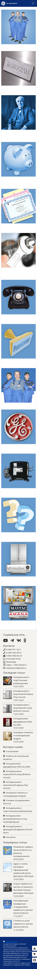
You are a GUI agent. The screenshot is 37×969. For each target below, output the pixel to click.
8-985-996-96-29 (14, 655)
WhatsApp (11, 661)
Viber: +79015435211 (17, 665)
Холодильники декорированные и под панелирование (15, 818)
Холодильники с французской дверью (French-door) (18, 829)
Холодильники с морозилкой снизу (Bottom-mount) (17, 774)
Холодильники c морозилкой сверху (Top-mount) (15, 785)
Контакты (11, 837)
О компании (12, 751)
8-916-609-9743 (13, 658)
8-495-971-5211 (13, 649)
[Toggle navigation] (33, 3)
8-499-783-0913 (13, 652)
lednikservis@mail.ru (16, 668)
